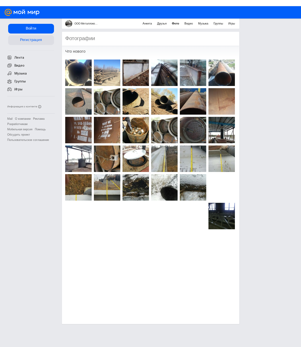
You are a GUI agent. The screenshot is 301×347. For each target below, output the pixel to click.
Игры (231, 23)
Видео (189, 23)
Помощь (40, 129)
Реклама (39, 118)
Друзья (162, 23)
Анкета (148, 23)
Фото (176, 23)
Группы (219, 23)
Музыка (203, 23)
